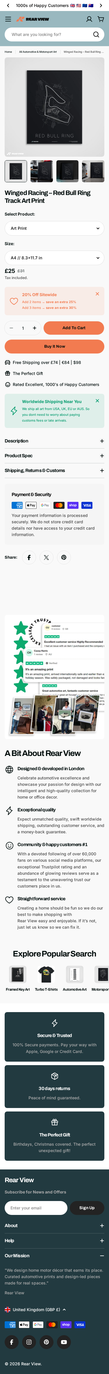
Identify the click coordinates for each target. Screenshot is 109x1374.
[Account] (89, 19)
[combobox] (54, 34)
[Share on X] (46, 557)
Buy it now (54, 346)
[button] (8, 5)
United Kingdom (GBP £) (36, 1309)
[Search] (96, 34)
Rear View (31, 1363)
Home (8, 51)
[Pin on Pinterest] (64, 557)
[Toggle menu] (8, 19)
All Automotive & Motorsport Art (38, 51)
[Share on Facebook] (29, 557)
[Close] (97, 293)
